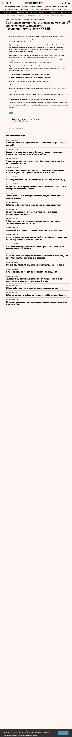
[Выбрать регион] (58, 3)
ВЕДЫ (4, 9)
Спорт (64, 9)
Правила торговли (13, 9)
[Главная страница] (33, 3)
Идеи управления (25, 9)
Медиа (55, 6)
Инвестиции (40, 6)
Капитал (54, 9)
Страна (60, 9)
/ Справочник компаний (22, 19)
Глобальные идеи (10, 6)
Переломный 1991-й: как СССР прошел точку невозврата (33, 15)
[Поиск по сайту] (62, 3)
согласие (45, 732)
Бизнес (18, 6)
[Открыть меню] (69, 3)
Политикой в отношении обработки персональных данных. (20, 735)
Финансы (32, 6)
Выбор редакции (10, 15)
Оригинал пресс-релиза (16, 128)
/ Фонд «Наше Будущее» (36, 19)
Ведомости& (39, 9)
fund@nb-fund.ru (22, 121)
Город (33, 9)
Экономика (25, 6)
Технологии (48, 6)
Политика (61, 6)
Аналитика (47, 9)
